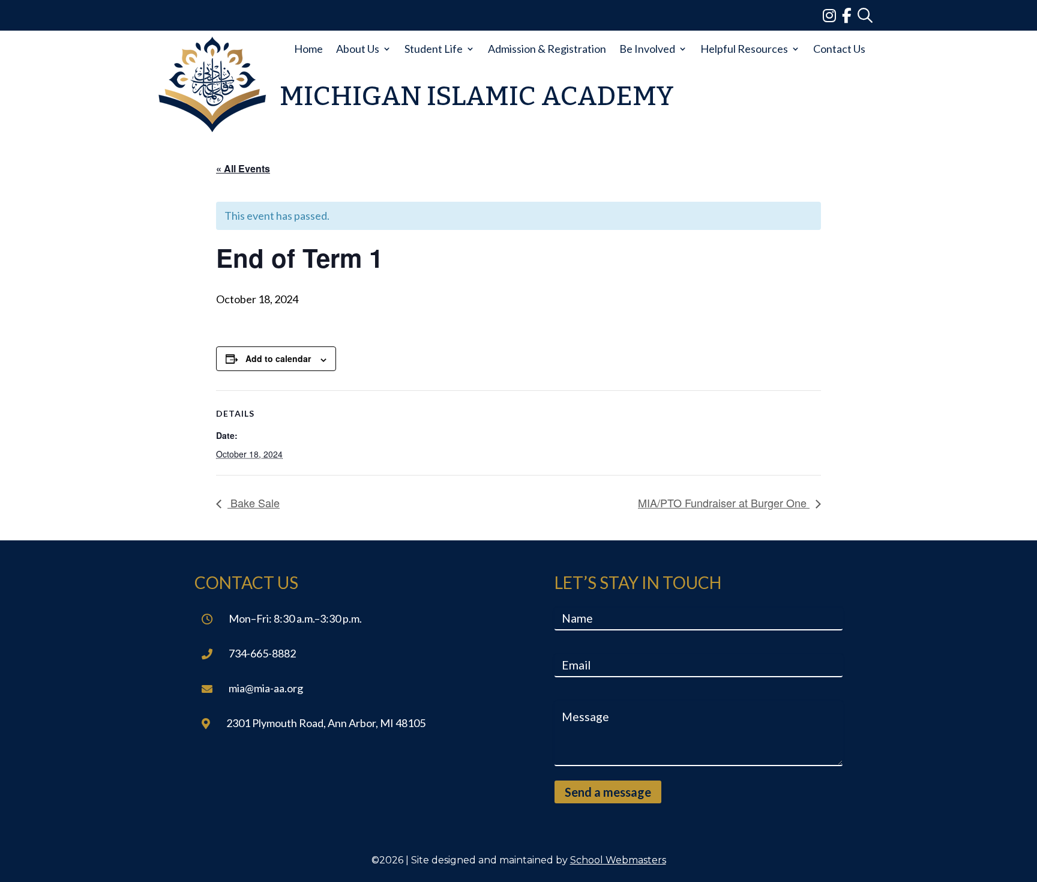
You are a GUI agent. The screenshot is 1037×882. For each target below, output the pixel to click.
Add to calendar (278, 358)
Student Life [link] (433, 48)
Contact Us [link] (839, 48)
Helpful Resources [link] (744, 48)
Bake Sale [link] (253, 502)
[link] (832, 15)
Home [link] (308, 48)
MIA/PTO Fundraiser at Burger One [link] (724, 502)
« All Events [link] (243, 168)
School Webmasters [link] (618, 860)
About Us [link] (357, 48)
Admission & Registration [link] (547, 48)
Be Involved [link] (647, 48)
